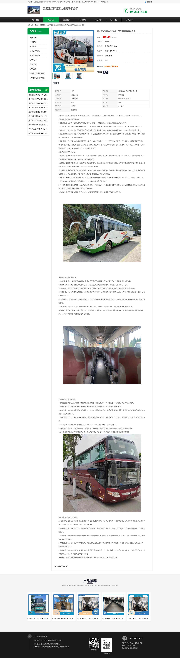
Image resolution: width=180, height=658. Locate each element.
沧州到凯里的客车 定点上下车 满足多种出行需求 (38, 129)
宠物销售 (33, 69)
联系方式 (129, 20)
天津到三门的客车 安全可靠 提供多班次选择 (38, 133)
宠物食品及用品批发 (37, 73)
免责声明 (52, 647)
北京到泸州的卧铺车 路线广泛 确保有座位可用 (38, 125)
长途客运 (33, 42)
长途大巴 (50, 25)
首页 (36, 25)
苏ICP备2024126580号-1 (55, 640)
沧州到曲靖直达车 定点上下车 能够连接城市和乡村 (38, 116)
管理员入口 (59, 647)
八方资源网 (45, 647)
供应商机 (51, 20)
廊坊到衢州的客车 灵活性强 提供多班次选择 (38, 99)
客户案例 (113, 20)
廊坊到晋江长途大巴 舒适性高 (139, 618)
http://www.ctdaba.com (61, 566)
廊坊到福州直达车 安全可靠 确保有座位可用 (38, 95)
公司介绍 (82, 20)
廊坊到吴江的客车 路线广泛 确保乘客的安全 (38, 103)
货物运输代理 (35, 55)
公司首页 (35, 20)
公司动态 (98, 20)
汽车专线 (33, 46)
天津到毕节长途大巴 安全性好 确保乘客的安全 (93, 618)
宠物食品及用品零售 (37, 78)
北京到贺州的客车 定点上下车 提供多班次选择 (68, 618)
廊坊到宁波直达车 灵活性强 (114, 618)
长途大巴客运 (35, 51)
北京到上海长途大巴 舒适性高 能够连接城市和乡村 (44, 618)
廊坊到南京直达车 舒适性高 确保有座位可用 (38, 112)
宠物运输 (33, 64)
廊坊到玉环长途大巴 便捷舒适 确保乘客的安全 (38, 120)
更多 (46, 90)
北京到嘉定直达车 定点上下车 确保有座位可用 (38, 107)
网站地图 (66, 647)
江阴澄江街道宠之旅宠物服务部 (43, 644)
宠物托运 (33, 60)
